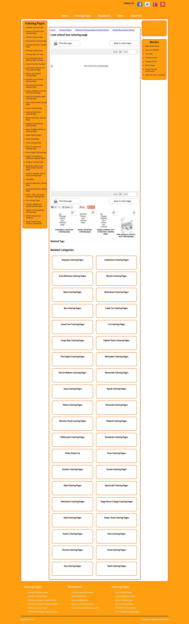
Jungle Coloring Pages (33, 135)
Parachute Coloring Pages (116, 437)
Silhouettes (30, 179)
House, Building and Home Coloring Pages (35, 130)
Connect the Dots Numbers (35, 64)
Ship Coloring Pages (73, 486)
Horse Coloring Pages (124, 600)
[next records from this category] (134, 52)
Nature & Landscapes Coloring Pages (33, 148)
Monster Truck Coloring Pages (72, 421)
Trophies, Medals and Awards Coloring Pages (34, 205)
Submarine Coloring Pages (72, 502)
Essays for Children (152, 50)
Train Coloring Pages (116, 534)
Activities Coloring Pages (35, 28)
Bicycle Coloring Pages (116, 276)
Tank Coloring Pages (72, 518)
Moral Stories (150, 65)
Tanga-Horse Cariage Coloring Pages (116, 502)
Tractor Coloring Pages (72, 534)
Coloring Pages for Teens (35, 54)
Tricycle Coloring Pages (72, 550)
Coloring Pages (83, 15)
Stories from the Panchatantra (151, 70)
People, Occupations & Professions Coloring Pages (35, 157)
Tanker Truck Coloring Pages (116, 518)
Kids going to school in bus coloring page (126, 235)
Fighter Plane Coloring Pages (116, 341)
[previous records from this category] (130, 52)
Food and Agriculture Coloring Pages (33, 113)
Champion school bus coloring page (64, 231)
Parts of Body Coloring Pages (36, 152)
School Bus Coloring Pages (124, 30)
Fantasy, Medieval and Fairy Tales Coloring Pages (36, 92)
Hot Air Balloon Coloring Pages (72, 373)
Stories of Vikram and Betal (155, 75)
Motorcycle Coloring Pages (72, 437)
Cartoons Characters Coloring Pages (42, 604)
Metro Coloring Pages (72, 405)
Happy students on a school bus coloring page (105, 232)
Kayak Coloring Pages (116, 389)
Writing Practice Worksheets (82, 604)
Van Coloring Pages (72, 566)
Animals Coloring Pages (34, 37)
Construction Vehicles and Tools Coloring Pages (35, 69)
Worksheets (104, 15)
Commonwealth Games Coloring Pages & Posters (35, 59)
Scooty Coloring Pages (117, 469)
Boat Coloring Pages (72, 292)
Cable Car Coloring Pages (116, 308)
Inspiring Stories (151, 62)
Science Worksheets (79, 600)
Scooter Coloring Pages (72, 469)
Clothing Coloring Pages (34, 51)
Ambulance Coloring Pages (116, 260)
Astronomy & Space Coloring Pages (42, 600)
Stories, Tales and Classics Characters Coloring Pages (35, 196)
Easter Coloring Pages (124, 604)
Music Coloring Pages (33, 143)
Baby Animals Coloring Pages (36, 41)
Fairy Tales (149, 54)
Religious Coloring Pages (35, 162)
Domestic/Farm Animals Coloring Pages (35, 80)
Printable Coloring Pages (125, 608)
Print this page (65, 43)
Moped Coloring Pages (116, 421)
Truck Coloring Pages (116, 550)
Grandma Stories (151, 58)
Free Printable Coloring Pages (127, 612)
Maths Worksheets (32, 139)
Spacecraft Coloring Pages (116, 486)
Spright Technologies (159, 620)
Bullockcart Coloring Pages (116, 292)
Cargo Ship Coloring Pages (72, 341)
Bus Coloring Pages (72, 308)
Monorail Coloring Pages (116, 405)
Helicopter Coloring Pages (116, 357)
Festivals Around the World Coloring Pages (35, 98)
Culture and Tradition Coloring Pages (33, 75)
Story (120, 15)
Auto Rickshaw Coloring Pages (72, 276)
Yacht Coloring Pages (116, 566)
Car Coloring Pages (116, 324)
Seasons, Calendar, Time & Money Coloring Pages (35, 175)
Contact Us (136, 15)
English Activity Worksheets (82, 592)
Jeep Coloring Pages (72, 389)
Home (44, 9)
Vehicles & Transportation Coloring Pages (35, 211)
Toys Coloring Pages (33, 200)
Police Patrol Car (72, 453)
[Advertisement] (94, 60)
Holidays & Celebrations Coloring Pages (34, 125)
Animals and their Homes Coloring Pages (35, 32)
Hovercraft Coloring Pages (116, 373)
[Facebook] (139, 4)
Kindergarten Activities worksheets (85, 608)
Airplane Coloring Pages (72, 260)
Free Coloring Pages (123, 592)
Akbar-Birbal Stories (152, 46)
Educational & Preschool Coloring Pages (34, 86)
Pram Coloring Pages (116, 453)
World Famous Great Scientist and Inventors (34, 223)
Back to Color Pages (122, 43)
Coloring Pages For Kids (125, 596)
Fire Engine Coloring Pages (73, 357)
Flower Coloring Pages (34, 108)
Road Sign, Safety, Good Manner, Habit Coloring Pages (34, 168)
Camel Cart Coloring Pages (72, 324)
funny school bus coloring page (85, 231)
